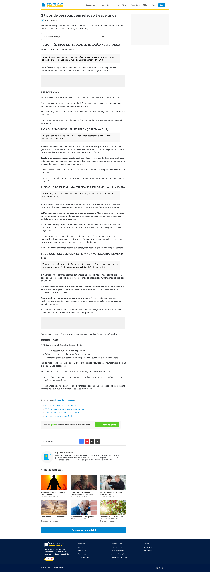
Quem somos (148, 547)
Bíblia (145, 5)
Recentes (81, 544)
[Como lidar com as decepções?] (84, 507)
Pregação (134, 5)
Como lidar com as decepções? (82, 517)
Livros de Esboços (117, 550)
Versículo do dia (83, 557)
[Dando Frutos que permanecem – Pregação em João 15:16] (113, 507)
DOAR (49, 559)
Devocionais (82, 550)
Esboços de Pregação (119, 557)
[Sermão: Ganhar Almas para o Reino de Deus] (113, 482)
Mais (153, 5)
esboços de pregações (63, 400)
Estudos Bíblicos (106, 5)
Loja (161, 5)
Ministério (122, 5)
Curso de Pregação (118, 554)
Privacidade (148, 550)
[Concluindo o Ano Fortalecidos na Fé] (54, 507)
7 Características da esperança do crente (64, 405)
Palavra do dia (83, 554)
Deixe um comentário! (84, 530)
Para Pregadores (117, 547)
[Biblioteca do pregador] (52, 5)
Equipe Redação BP (51, 20)
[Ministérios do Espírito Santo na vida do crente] (54, 482)
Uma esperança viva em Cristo (59, 416)
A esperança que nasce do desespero (62, 412)
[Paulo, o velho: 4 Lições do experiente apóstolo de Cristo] (84, 482)
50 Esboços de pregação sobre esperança (64, 409)
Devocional (90, 5)
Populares (81, 547)
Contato (147, 544)
